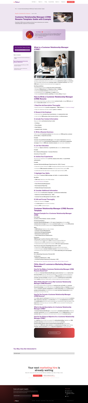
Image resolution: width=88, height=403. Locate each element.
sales (44, 92)
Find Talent (33, 400)
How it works (38, 400)
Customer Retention (39, 181)
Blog (16, 8)
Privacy (52, 400)
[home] (17, 2)
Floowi (68, 396)
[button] (34, 2)
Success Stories (51, 1)
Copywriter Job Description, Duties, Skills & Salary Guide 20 (55, 261)
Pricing (46, 1)
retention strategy (70, 107)
